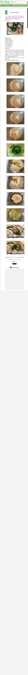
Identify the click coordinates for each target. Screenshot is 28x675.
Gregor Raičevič (14, 257)
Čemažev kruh (14, 12)
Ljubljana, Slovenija (16, 259)
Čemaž (6, 16)
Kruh (16, 261)
